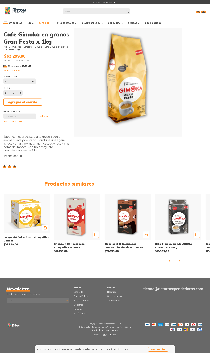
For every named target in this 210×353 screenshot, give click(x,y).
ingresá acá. (125, 327)
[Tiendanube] (105, 335)
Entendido (158, 349)
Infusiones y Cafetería (22, 47)
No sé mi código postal (12, 121)
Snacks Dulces (66, 23)
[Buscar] (127, 11)
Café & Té (44, 23)
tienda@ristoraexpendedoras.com (173, 288)
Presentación (10, 76)
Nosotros (111, 292)
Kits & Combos (153, 23)
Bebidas (133, 23)
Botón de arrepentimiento (105, 330)
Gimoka (38, 47)
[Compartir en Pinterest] (15, 166)
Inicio (30, 23)
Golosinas (114, 23)
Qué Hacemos (114, 296)
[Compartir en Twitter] (10, 166)
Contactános (113, 300)
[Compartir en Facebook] (4, 166)
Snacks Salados (91, 23)
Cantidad (7, 88)
